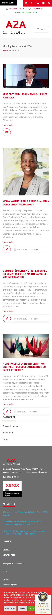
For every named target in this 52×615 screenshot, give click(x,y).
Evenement (8, 432)
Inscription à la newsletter (13, 564)
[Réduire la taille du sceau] (49, 596)
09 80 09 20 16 (31, 12)
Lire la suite (8, 125)
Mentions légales (10, 585)
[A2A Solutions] (15, 28)
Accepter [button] (33, 608)
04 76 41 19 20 (36, 9)
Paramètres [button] (10, 608)
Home (5, 50)
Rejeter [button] (22, 608)
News (36, 250)
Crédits (6, 580)
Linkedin (6, 550)
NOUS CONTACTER (16, 9)
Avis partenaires (10, 426)
